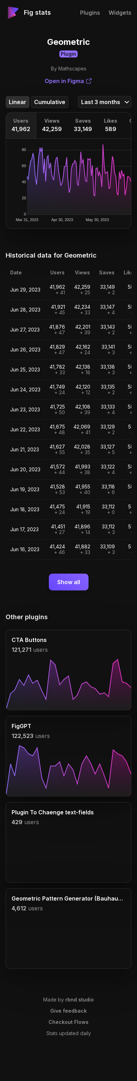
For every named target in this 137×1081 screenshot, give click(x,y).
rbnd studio (79, 1000)
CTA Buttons (29, 639)
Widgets (120, 12)
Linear (17, 101)
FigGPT (21, 726)
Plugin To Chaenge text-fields (53, 812)
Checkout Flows (68, 1022)
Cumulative (49, 101)
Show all (68, 582)
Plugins (90, 12)
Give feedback (68, 1011)
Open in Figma (64, 80)
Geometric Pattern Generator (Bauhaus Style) (68, 898)
